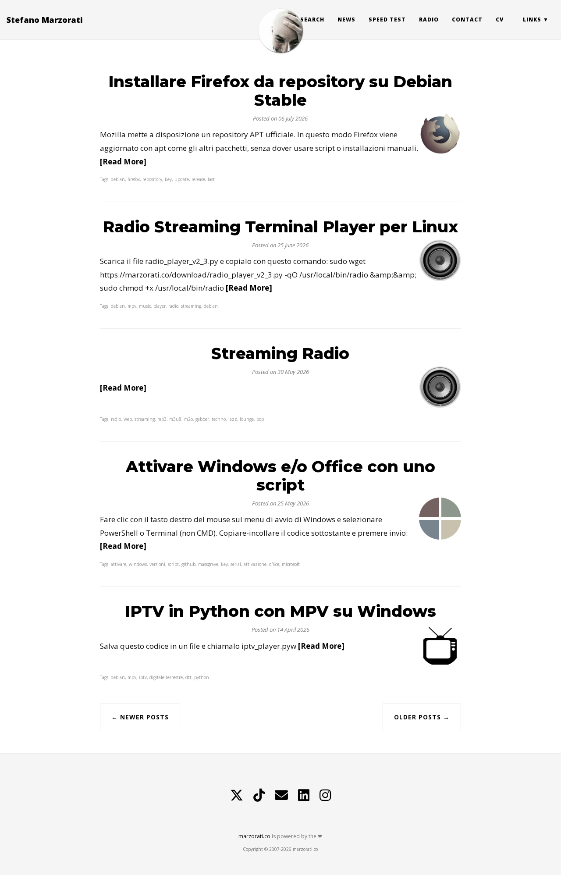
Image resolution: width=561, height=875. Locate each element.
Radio (429, 19)
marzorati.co (254, 836)
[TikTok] (259, 795)
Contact (467, 19)
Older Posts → (422, 717)
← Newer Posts (140, 717)
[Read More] (123, 162)
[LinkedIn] (303, 795)
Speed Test (387, 19)
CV (500, 19)
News (346, 19)
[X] (236, 795)
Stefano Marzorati (45, 19)
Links (532, 19)
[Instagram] (325, 795)
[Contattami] (281, 795)
